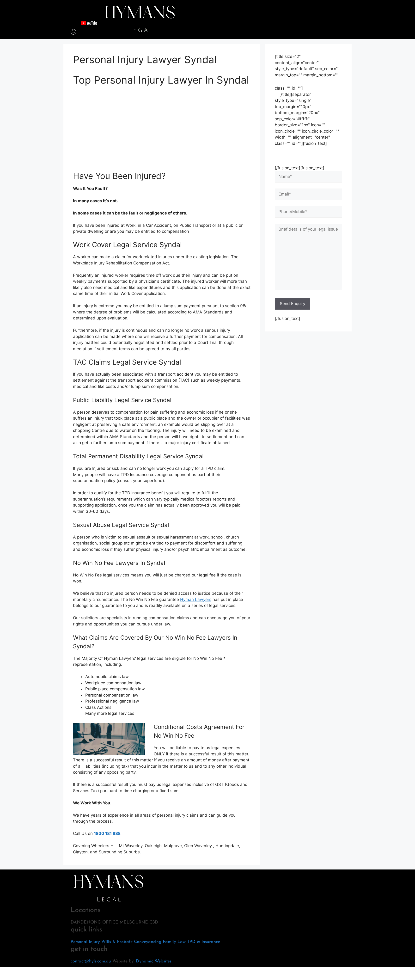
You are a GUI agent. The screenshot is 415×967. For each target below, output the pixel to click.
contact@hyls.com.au (91, 961)
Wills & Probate (117, 942)
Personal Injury (85, 942)
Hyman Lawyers (195, 599)
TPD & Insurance (203, 942)
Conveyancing (147, 942)
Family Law (174, 942)
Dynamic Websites (153, 961)
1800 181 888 (107, 833)
